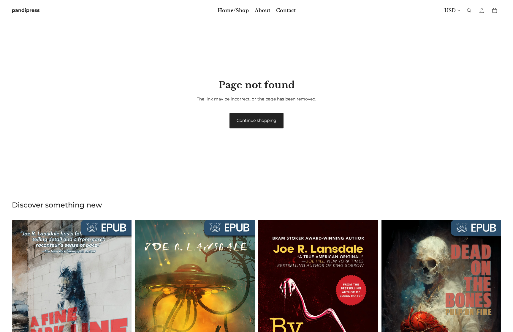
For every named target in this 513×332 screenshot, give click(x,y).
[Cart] (494, 10)
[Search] (469, 10)
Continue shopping (256, 120)
